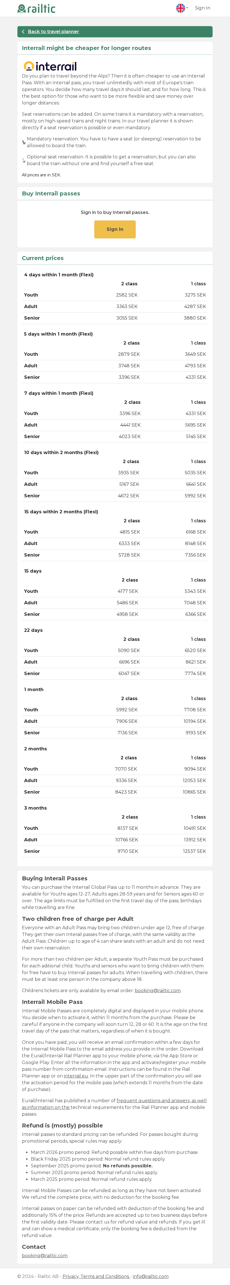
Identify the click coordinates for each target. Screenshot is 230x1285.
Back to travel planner (53, 31)
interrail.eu (76, 1076)
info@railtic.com (151, 1276)
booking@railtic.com (158, 990)
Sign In (202, 8)
